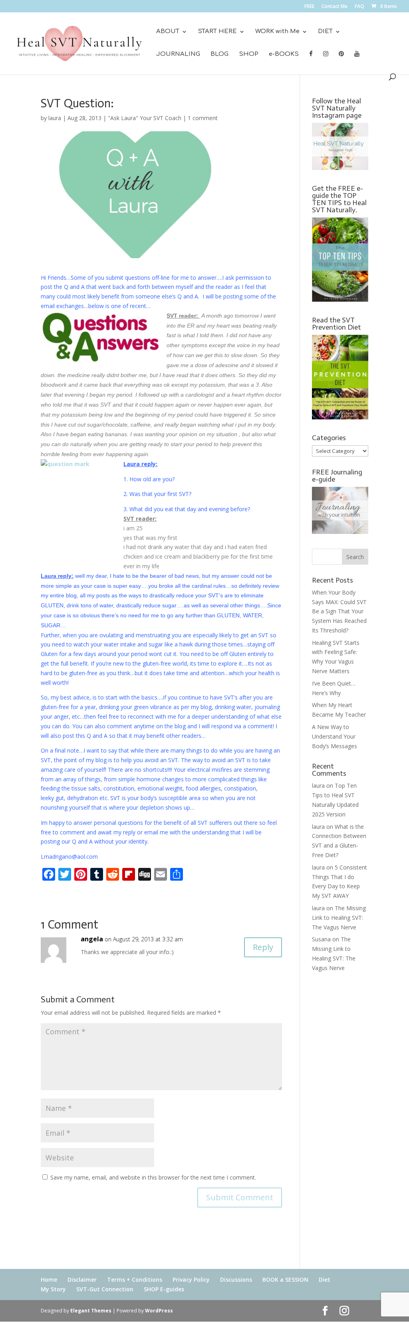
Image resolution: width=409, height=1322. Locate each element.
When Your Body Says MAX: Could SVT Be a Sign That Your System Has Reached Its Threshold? (339, 611)
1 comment (203, 118)
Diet (324, 1279)
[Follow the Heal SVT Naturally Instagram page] (340, 168)
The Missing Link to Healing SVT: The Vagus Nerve (339, 917)
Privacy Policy (191, 1279)
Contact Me (334, 7)
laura (54, 118)
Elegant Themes (90, 1310)
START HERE (217, 32)
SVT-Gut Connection (104, 1289)
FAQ (359, 7)
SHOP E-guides (164, 1289)
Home (49, 1279)
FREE (309, 7)
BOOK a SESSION (285, 1279)
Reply (263, 947)
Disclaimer (82, 1279)
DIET (325, 32)
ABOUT (167, 32)
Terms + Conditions (134, 1279)
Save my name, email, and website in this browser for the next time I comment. (153, 1177)
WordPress (159, 1310)
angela (92, 939)
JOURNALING (178, 54)
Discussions (236, 1279)
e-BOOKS (284, 54)
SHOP (248, 54)
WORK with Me (277, 32)
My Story (53, 1289)
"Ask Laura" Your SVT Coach (144, 118)
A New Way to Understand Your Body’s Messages (334, 736)
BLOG (219, 54)
